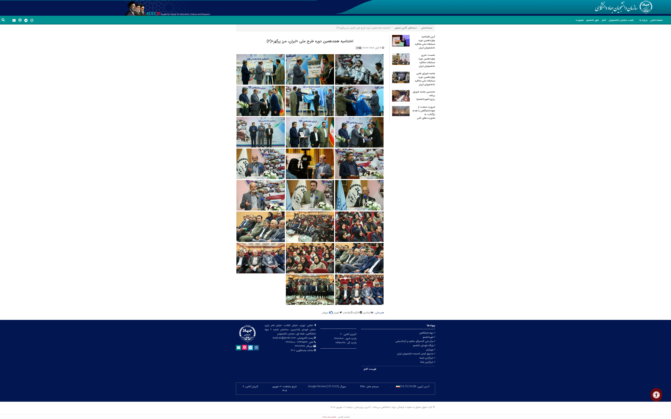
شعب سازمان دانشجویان (621, 20)
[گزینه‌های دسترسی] (656, 395)
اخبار (604, 20)
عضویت (580, 20)
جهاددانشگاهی (426, 333)
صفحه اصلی (656, 20)
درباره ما (644, 20)
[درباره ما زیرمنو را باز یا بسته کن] (636, 20)
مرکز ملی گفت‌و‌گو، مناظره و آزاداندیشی (414, 341)
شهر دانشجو (592, 20)
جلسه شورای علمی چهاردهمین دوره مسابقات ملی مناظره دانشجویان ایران (425, 78)
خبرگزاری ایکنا (427, 362)
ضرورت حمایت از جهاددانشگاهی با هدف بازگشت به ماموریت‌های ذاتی (423, 112)
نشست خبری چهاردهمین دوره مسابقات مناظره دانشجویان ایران (427, 60)
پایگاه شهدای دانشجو (423, 345)
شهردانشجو (428, 337)
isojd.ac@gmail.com (284, 338)
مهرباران (430, 350)
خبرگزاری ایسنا (427, 358)
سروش (325, 312)
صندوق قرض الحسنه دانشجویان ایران (415, 354)
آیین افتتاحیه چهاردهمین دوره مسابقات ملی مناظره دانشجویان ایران (425, 42)
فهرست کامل (369, 369)
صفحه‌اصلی (426, 28)
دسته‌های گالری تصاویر (406, 28)
